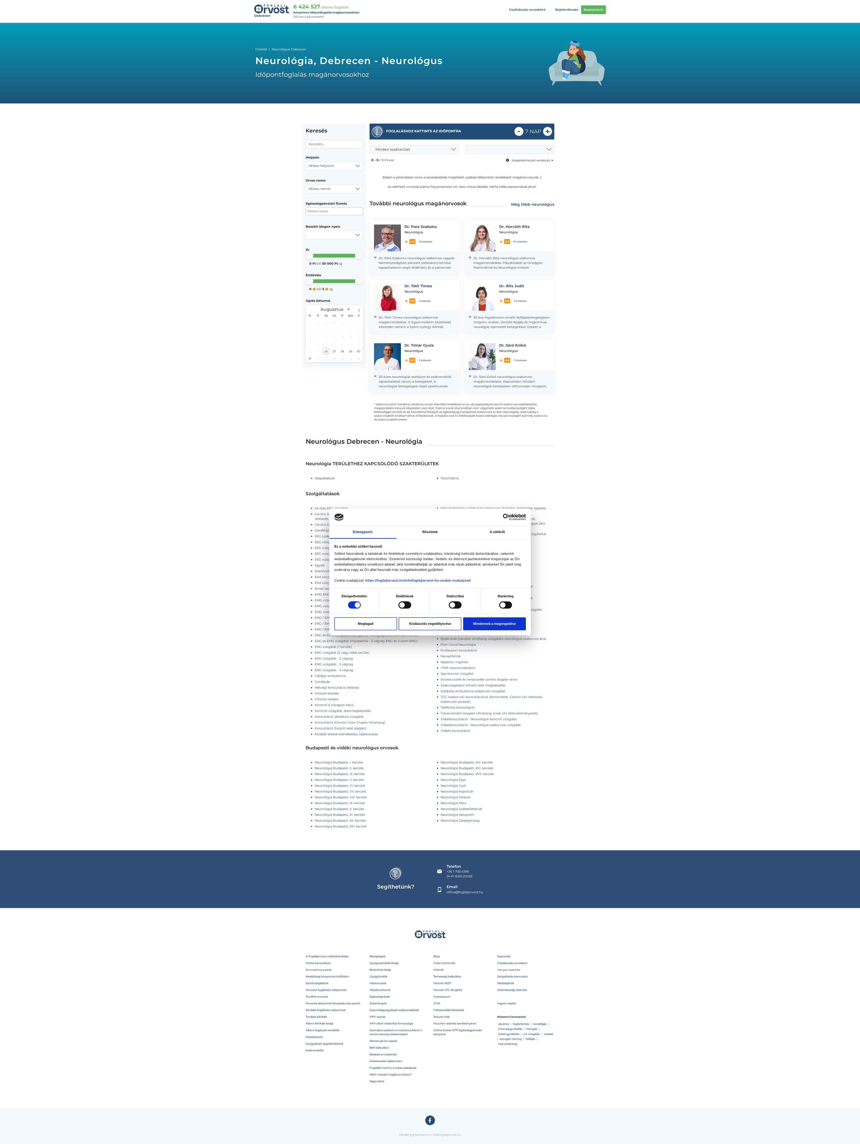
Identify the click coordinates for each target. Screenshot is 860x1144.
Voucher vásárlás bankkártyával (454, 1023)
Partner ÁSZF (442, 983)
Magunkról (377, 1081)
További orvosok (317, 996)
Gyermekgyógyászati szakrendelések (394, 1010)
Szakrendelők (315, 1050)
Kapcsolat (504, 956)
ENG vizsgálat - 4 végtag (334, 670)
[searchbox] (329, 211)
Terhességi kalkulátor (447, 976)
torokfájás (539, 1024)
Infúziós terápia (326, 699)
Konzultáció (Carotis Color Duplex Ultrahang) (350, 722)
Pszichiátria (450, 478)
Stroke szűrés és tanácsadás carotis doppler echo (479, 679)
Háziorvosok (378, 983)
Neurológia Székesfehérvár (461, 809)
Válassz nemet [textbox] (319, 189)
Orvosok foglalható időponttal (326, 990)
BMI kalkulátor (379, 1047)
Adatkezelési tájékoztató (386, 1061)
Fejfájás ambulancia (330, 676)
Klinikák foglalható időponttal (325, 1010)
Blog (436, 956)
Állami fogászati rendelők (323, 1030)
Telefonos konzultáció (457, 707)
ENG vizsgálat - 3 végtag (334, 664)
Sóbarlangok (378, 1003)
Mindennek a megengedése (494, 624)
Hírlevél (438, 969)
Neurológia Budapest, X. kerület (339, 809)
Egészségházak (380, 996)
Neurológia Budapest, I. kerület (339, 762)
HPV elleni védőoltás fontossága (391, 1023)
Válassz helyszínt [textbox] (321, 166)
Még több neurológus (532, 204)
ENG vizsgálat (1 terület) (333, 647)
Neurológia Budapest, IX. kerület (340, 803)
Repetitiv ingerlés (454, 662)
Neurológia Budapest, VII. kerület (340, 791)
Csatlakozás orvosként (527, 10)
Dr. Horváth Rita (514, 227)
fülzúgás (532, 1028)
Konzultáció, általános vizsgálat (339, 717)
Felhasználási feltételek (448, 1010)
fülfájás (530, 1039)
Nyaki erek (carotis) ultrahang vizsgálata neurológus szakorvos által (493, 639)
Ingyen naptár (506, 1003)
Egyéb (320, 565)
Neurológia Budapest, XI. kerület (340, 815)
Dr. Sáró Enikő (512, 345)
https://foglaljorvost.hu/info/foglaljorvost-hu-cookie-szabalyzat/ (418, 580)
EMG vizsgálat (326, 600)
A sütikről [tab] (497, 532)
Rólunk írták (441, 1016)
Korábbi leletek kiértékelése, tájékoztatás (346, 734)
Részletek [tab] (430, 532)
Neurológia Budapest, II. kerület (339, 768)
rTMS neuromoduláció (458, 668)
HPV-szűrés (377, 1016)
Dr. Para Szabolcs (420, 227)
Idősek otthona (380, 990)
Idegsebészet (325, 478)
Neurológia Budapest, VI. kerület (340, 786)
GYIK (436, 1003)
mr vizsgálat (531, 1034)
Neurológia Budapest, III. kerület (340, 774)
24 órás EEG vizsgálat (331, 508)
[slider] (309, 255)
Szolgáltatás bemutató (512, 976)
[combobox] (334, 165)
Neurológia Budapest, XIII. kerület (341, 826)
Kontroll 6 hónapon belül (334, 705)
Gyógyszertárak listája (384, 963)
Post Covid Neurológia (458, 645)
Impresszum (441, 996)
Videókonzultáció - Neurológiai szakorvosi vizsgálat (481, 725)
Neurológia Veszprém (457, 815)
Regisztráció (593, 10)
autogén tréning (511, 1039)
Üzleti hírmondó (444, 963)
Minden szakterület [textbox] (392, 149)
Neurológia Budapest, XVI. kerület (467, 768)
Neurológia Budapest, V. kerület (339, 780)
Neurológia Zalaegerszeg (460, 820)
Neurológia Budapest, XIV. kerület (467, 762)
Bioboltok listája (380, 969)
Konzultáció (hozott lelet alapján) (340, 728)
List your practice (508, 969)
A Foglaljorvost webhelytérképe (327, 956)
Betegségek (377, 956)
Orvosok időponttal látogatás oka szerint (333, 1003)
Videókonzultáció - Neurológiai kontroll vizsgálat (479, 719)
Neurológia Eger (453, 780)
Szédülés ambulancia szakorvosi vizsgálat (473, 691)
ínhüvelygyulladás (510, 1028)
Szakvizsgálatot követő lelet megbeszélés (473, 685)
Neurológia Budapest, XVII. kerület (467, 774)
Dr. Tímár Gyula (419, 345)
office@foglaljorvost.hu (465, 892)
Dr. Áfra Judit (511, 286)
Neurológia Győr (454, 786)
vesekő (548, 1034)
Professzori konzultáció (459, 650)
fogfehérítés (521, 1024)
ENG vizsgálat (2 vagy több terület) (342, 653)
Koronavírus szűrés (318, 969)
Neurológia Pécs (453, 803)
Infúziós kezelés (327, 693)
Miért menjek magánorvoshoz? (391, 1074)
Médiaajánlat (505, 983)
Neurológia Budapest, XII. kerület (340, 820)
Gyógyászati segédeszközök (324, 1043)
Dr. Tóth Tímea (418, 286)
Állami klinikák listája (319, 1023)
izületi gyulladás (508, 1034)
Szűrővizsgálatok (317, 983)
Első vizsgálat (325, 583)
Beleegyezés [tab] (363, 532)
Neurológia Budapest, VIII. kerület (341, 797)
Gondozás (322, 682)
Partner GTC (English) (447, 990)
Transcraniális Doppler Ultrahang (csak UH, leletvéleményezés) (489, 713)
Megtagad (365, 624)
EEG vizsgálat (325, 542)
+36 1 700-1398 (458, 872)
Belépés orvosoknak (383, 1054)
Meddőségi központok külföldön (327, 976)
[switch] (404, 605)
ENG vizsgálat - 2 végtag (334, 658)
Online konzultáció (318, 963)
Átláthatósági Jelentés (512, 990)
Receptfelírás (451, 656)
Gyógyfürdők (378, 976)
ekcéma (503, 1024)
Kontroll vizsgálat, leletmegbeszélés (343, 711)
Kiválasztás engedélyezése (430, 624)
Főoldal (261, 49)
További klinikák (316, 1016)
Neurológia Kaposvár (457, 791)
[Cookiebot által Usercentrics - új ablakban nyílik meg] (506, 517)
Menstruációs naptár (383, 1041)
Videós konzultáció (455, 731)
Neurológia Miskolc (456, 797)
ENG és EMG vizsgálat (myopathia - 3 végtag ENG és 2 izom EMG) (366, 641)
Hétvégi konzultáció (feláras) (337, 688)
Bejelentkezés (566, 10)
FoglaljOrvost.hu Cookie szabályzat (393, 1067)
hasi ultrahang (507, 1043)
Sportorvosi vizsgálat (457, 674)
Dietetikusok (314, 1037)
